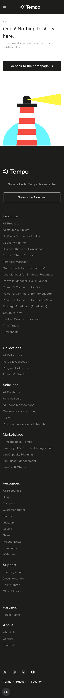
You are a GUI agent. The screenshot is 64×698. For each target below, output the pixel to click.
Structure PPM (12, 312)
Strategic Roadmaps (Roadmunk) (25, 306)
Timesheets (10, 332)
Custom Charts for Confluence (23, 249)
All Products (11, 223)
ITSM (6, 417)
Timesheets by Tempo (18, 441)
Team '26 (9, 645)
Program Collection (16, 368)
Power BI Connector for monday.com (27, 293)
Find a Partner (12, 614)
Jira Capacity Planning (18, 454)
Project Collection (15, 374)
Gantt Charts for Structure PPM (24, 268)
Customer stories (14, 509)
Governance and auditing (19, 411)
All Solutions (11, 392)
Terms (7, 681)
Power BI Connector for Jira (21, 287)
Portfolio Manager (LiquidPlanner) (25, 281)
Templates (10, 548)
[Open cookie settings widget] (6, 692)
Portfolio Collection (16, 361)
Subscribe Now (29, 197)
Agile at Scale (12, 398)
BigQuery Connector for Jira (21, 236)
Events (7, 516)
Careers (8, 638)
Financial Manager (15, 261)
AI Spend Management (18, 405)
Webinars (9, 554)
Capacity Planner (14, 242)
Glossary (9, 522)
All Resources (12, 490)
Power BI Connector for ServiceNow (27, 300)
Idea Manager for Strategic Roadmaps (28, 274)
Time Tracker (12, 325)
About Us (9, 632)
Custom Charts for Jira (18, 255)
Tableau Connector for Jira (21, 319)
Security (36, 681)
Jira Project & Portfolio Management (27, 448)
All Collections (12, 355)
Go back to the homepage (29, 66)
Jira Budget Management (19, 461)
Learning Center (14, 572)
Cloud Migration (13, 591)
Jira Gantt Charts (14, 467)
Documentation (13, 578)
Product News (12, 541)
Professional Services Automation (25, 424)
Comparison (11, 503)
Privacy (21, 681)
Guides (7, 529)
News (6, 535)
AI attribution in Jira (16, 230)
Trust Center (11, 585)
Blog (6, 497)
